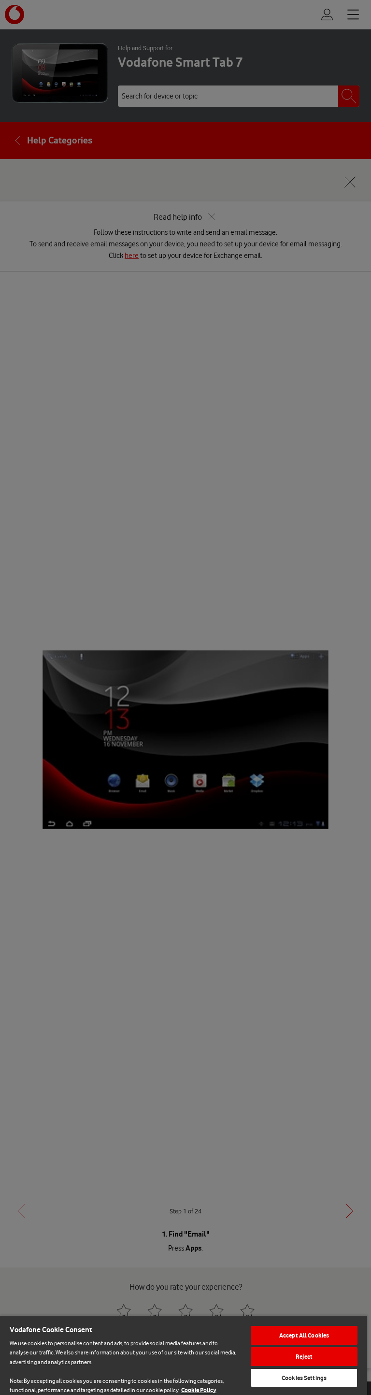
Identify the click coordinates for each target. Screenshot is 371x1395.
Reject (304, 1356)
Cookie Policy (198, 1390)
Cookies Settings (304, 1377)
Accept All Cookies (304, 1335)
